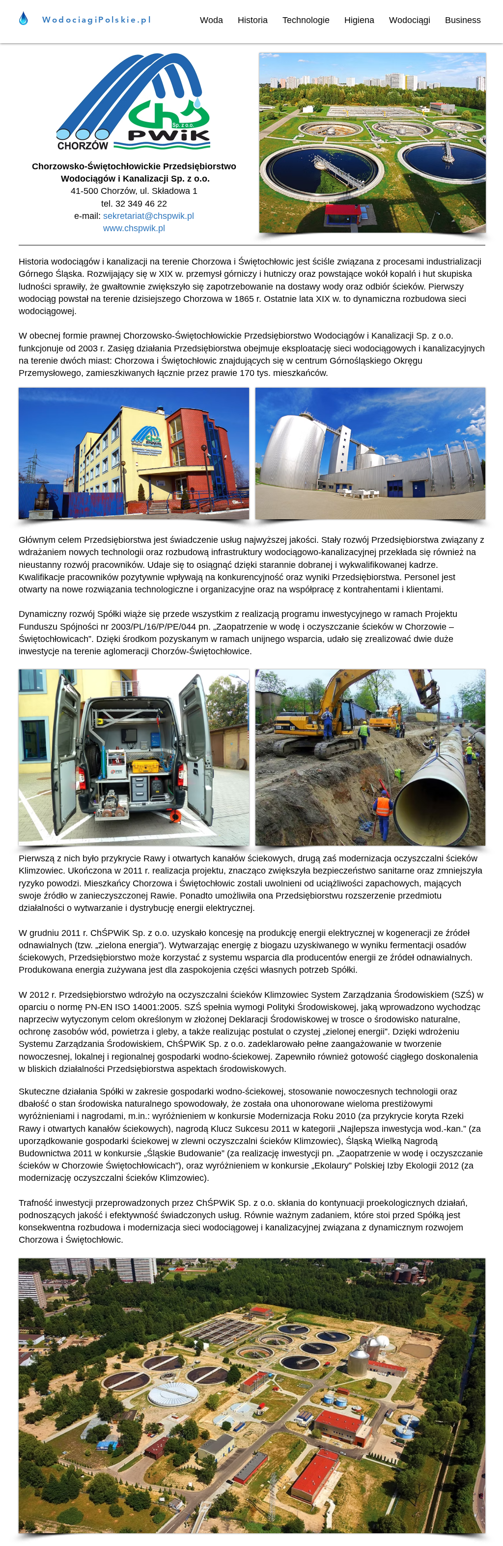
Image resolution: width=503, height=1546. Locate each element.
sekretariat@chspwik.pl (148, 216)
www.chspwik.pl (134, 228)
